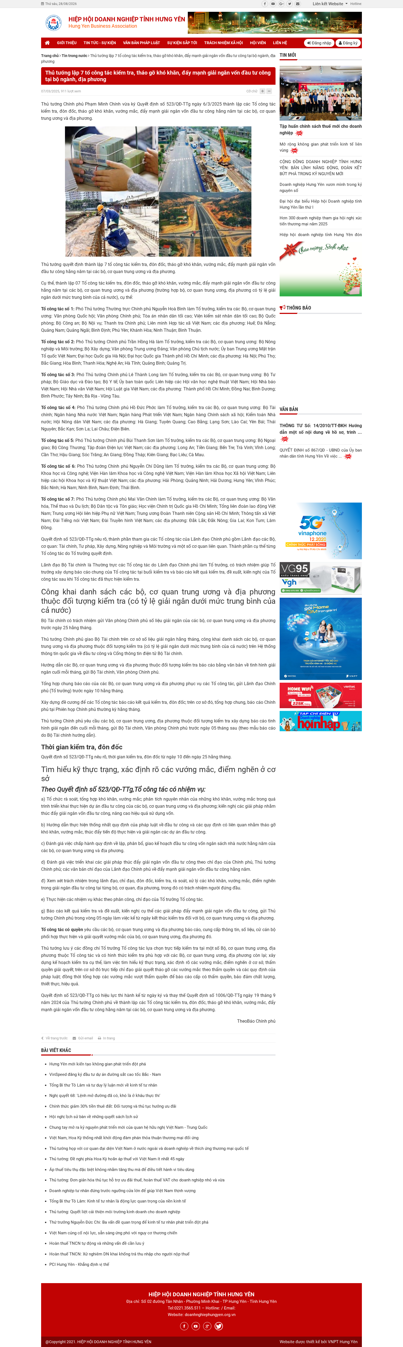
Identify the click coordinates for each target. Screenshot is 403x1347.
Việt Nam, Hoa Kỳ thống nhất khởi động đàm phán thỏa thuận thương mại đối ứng (123, 1137)
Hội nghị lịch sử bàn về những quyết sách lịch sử (93, 1116)
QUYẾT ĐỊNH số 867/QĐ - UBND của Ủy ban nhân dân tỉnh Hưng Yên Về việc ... (321, 453)
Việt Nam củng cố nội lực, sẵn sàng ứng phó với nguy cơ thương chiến (113, 1232)
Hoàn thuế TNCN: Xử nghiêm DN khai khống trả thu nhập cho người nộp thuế (119, 1254)
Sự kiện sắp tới (182, 43)
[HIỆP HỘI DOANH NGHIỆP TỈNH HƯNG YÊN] (53, 23)
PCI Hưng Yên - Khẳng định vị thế (79, 1264)
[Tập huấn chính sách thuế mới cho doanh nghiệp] (321, 93)
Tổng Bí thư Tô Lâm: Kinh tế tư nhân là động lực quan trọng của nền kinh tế (117, 1201)
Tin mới (288, 55)
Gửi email (85, 1038)
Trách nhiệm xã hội (223, 43)
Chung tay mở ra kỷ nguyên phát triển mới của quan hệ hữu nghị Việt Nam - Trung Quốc (128, 1127)
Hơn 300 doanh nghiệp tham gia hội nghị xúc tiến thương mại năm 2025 (321, 220)
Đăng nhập (321, 43)
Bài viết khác (56, 1050)
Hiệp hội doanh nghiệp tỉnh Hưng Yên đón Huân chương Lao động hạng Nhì (321, 237)
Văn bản (289, 409)
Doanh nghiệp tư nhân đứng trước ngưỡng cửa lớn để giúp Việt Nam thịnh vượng (122, 1190)
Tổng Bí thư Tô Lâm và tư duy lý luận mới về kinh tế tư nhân (103, 1085)
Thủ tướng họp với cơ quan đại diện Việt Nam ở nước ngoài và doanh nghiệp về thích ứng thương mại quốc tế (149, 1148)
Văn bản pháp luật (141, 43)
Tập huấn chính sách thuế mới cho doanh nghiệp (321, 129)
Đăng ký (349, 43)
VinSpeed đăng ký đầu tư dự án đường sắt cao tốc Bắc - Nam (105, 1074)
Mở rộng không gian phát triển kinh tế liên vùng (321, 147)
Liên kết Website (328, 3)
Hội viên (258, 43)
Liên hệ (280, 43)
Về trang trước (57, 1038)
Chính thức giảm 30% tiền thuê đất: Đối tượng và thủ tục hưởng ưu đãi (112, 1106)
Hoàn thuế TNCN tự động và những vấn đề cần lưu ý (96, 1243)
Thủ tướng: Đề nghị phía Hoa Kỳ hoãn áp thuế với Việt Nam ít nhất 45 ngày (116, 1158)
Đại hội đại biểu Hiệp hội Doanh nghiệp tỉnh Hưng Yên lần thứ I (321, 204)
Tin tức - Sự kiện (100, 43)
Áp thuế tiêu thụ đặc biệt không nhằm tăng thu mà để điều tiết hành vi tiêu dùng (121, 1169)
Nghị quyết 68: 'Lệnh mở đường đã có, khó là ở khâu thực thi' (104, 1095)
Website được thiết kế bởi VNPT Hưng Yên (318, 1341)
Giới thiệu (66, 43)
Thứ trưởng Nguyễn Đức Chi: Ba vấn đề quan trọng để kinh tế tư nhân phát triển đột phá (128, 1222)
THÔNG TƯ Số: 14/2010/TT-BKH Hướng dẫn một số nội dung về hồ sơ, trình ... (321, 429)
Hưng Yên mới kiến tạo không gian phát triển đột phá (97, 1064)
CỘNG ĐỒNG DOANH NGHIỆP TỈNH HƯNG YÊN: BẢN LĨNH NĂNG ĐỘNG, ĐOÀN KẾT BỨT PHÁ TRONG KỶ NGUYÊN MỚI (321, 167)
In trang (109, 1038)
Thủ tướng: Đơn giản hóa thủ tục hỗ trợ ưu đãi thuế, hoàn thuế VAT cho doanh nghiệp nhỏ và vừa (137, 1180)
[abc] (275, 23)
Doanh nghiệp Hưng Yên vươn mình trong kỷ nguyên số (321, 187)
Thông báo (298, 308)
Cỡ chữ (251, 91)
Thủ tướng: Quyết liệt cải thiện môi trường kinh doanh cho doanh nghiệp (114, 1211)
